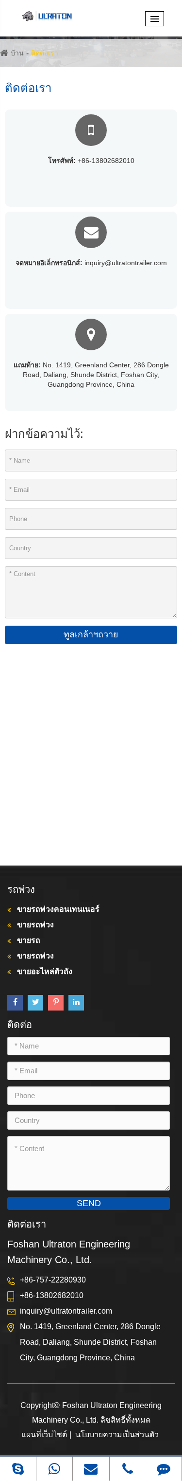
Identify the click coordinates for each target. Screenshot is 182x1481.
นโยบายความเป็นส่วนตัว (117, 1434)
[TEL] (128, 1469)
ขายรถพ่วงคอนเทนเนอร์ (58, 909)
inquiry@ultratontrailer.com (91, 263)
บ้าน (17, 53)
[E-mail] (91, 1469)
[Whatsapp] (54, 1469)
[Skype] (18, 1469)
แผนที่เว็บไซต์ (44, 1434)
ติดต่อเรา (44, 53)
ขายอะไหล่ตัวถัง (44, 971)
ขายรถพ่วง (35, 925)
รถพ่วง (21, 889)
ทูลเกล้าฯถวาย (91, 634)
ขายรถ (28, 940)
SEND (89, 1203)
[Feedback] (164, 1469)
